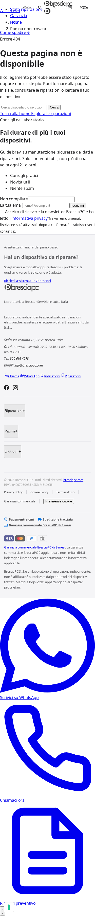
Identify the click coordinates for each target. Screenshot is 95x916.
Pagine (10, 431)
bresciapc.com (73, 480)
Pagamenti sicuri (21, 519)
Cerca (54, 107)
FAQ (14, 22)
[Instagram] (15, 388)
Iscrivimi (77, 205)
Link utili (11, 452)
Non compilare (14, 199)
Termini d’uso (65, 492)
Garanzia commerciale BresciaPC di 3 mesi (40, 525)
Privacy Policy (13, 492)
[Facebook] (6, 388)
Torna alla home (15, 113)
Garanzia (18, 15)
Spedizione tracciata (58, 519)
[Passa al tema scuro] (27, 7)
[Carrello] (70, 7)
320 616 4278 (19, 358)
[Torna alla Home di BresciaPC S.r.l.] (47, 287)
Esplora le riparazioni (51, 113)
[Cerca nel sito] (39, 7)
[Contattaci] (2, 910)
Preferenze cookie (58, 501)
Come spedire (15, 32)
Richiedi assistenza (19, 280)
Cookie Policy (39, 492)
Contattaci (43, 280)
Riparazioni (14, 411)
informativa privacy (29, 218)
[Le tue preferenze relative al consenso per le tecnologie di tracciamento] (9, 907)
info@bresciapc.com (28, 365)
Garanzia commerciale (19, 501)
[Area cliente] (54, 7)
